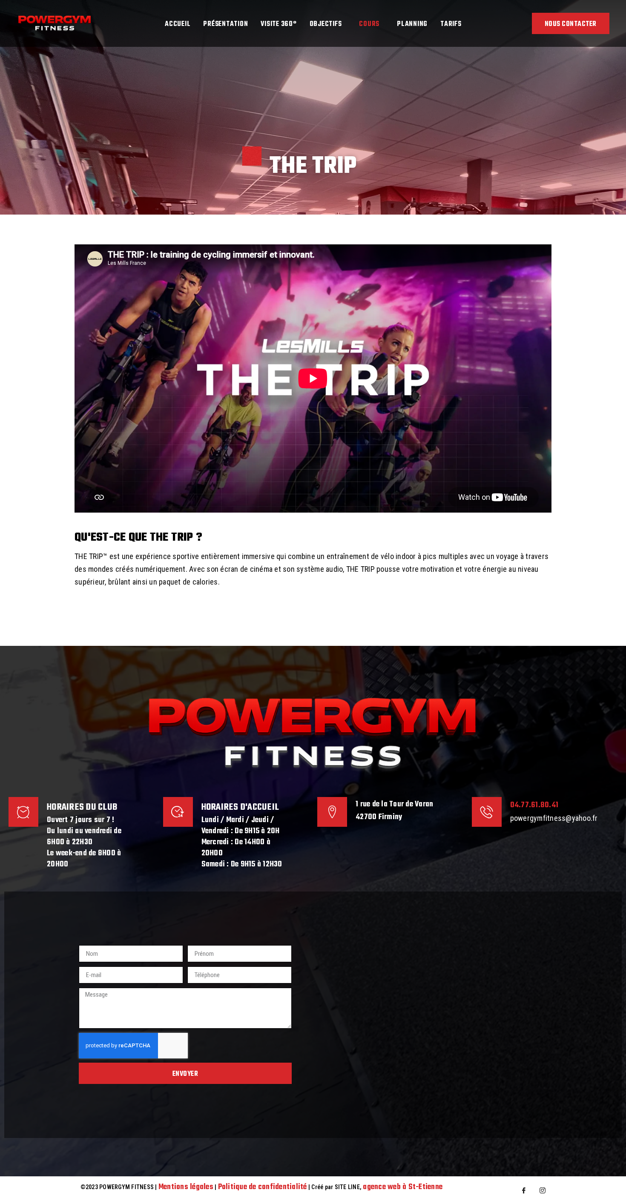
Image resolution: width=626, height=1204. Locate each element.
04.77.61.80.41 (534, 805)
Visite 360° (278, 24)
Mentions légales (185, 1187)
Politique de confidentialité (262, 1187)
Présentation (225, 24)
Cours (369, 24)
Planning (412, 24)
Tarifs (451, 24)
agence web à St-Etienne (402, 1187)
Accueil (177, 24)
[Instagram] (542, 1190)
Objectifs (326, 24)
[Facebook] (523, 1190)
